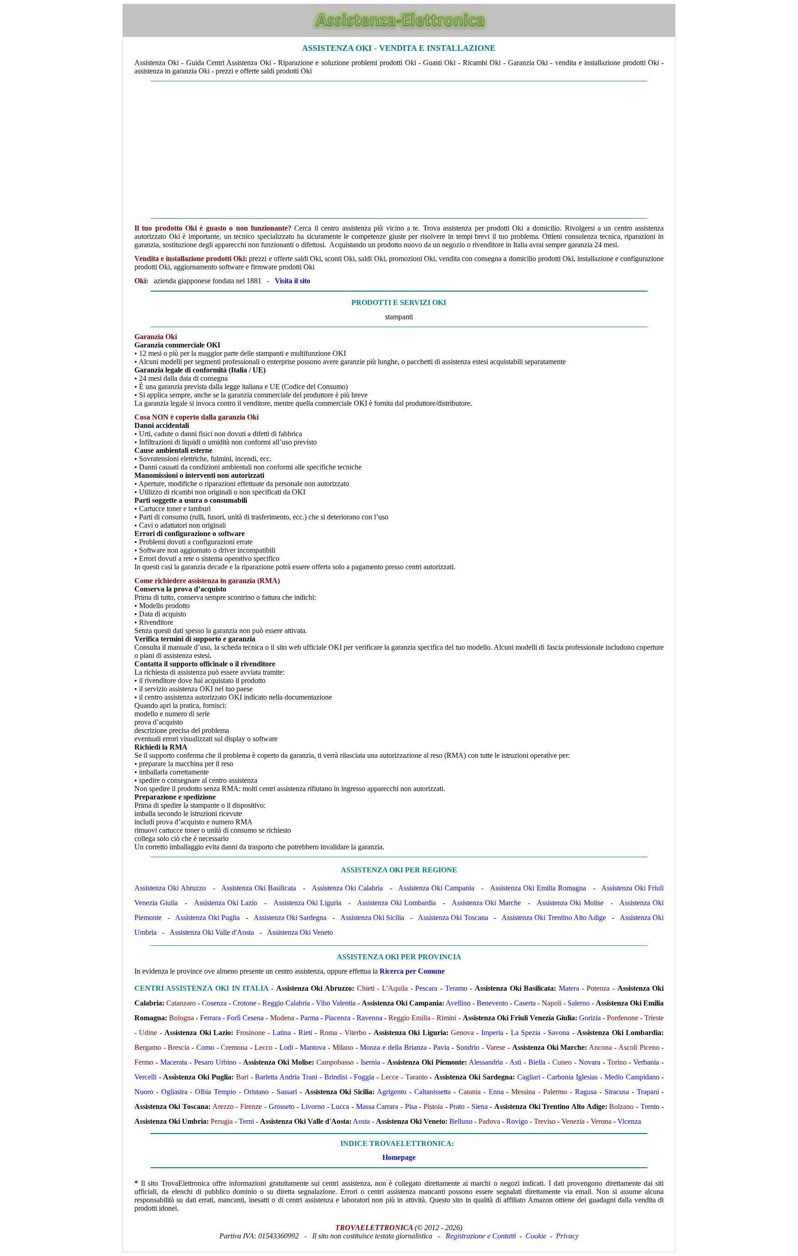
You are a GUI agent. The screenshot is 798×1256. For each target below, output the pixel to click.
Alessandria (486, 1062)
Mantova (313, 1047)
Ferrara (210, 1018)
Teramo (456, 988)
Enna (496, 1092)
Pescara (426, 988)
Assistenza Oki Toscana (453, 917)
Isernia (370, 1062)
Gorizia (590, 1018)
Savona (558, 1033)
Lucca (340, 1106)
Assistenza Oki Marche (486, 903)
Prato (457, 1106)
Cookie (536, 1236)
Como (205, 1047)
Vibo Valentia (336, 1003)
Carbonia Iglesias (572, 1077)
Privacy (567, 1236)
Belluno (460, 1121)
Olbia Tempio (215, 1092)
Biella (536, 1062)
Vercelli (145, 1077)
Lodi (286, 1047)
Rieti (305, 1033)
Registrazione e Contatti (481, 1236)
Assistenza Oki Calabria (347, 888)
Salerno (579, 1003)
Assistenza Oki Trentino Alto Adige (554, 917)
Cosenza (214, 1003)
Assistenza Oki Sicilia (372, 917)
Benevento (492, 1003)
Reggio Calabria (286, 1003)
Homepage (399, 1157)
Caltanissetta (432, 1092)
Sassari (287, 1092)
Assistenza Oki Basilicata (258, 888)
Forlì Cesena (245, 1018)
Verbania (646, 1062)
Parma (309, 1018)
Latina (281, 1033)
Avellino (458, 1003)
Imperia (492, 1033)
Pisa (411, 1106)
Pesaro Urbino (215, 1062)
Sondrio (467, 1047)
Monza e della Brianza (393, 1047)
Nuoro (143, 1092)
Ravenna (369, 1018)
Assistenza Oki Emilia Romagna (538, 888)
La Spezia (525, 1033)
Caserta (525, 1003)
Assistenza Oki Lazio (225, 903)
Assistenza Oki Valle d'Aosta (211, 932)
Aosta (361, 1121)
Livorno (313, 1106)
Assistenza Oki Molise (570, 903)
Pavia (441, 1047)
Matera (569, 988)
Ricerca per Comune (412, 971)
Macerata (173, 1062)
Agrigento (391, 1092)
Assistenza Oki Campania (436, 888)
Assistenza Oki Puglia (207, 917)
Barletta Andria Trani (286, 1077)
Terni (246, 1121)
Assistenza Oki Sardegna (290, 917)
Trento (650, 1106)
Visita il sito (292, 281)
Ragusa (586, 1092)
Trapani (648, 1092)
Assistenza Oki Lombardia (396, 903)
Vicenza (629, 1121)
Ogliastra (174, 1092)
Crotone (244, 1003)
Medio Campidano (632, 1077)
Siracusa (617, 1092)
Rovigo (517, 1121)
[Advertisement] (399, 149)
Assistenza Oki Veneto (300, 932)
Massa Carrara (377, 1106)
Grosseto (282, 1106)
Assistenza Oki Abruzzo (170, 888)
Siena (480, 1106)
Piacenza (338, 1018)
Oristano (256, 1092)
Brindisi (335, 1077)
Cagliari (528, 1077)
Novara (589, 1062)
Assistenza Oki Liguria (307, 903)
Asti (515, 1062)
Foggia (364, 1077)
